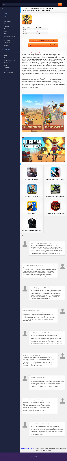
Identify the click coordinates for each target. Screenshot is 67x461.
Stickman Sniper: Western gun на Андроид (33, 53)
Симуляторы (7, 40)
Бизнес (6, 55)
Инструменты (7, 62)
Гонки (5, 31)
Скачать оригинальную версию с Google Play (44, 45)
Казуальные (7, 26)
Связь (5, 65)
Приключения (7, 21)
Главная (6, 9)
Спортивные (7, 42)
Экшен (5, 19)
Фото (5, 70)
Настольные (7, 24)
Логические (7, 29)
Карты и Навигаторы (9, 60)
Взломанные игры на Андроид (9, 37)
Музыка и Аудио (8, 72)
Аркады (6, 16)
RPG (5, 33)
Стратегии (6, 45)
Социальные (7, 67)
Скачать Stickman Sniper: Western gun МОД (44, 40)
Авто (5, 53)
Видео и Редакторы (9, 58)
